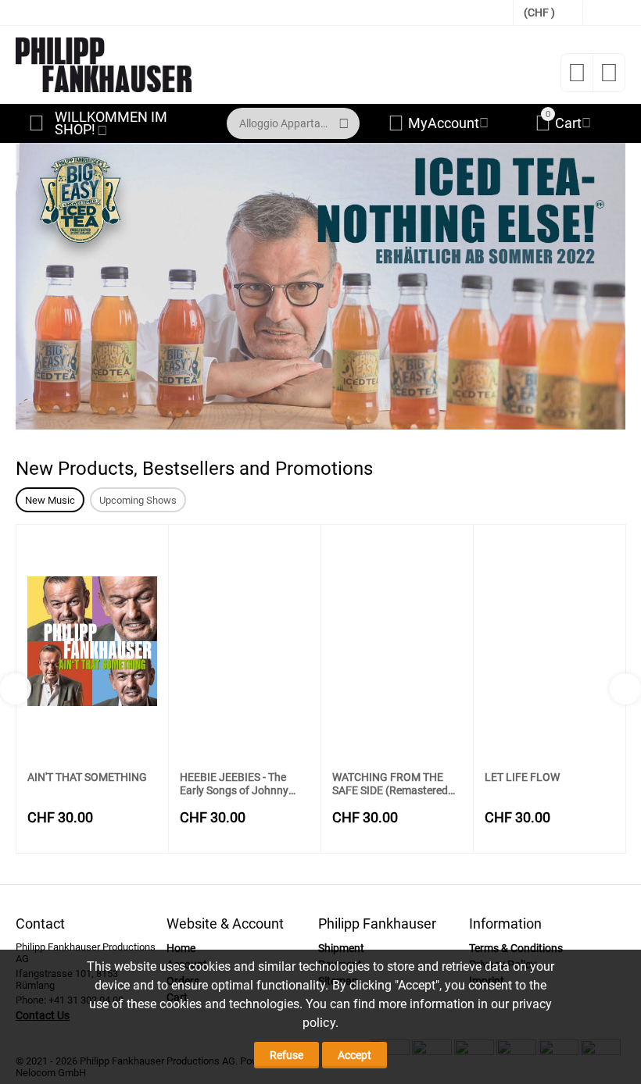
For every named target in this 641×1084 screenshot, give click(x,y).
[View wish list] (577, 77)
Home (181, 948)
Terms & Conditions (516, 948)
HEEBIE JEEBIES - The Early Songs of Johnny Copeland (234, 784)
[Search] (344, 123)
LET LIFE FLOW (522, 777)
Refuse (286, 1055)
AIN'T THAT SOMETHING (87, 777)
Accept (354, 1055)
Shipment (341, 948)
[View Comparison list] (609, 77)
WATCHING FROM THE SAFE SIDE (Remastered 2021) (390, 784)
